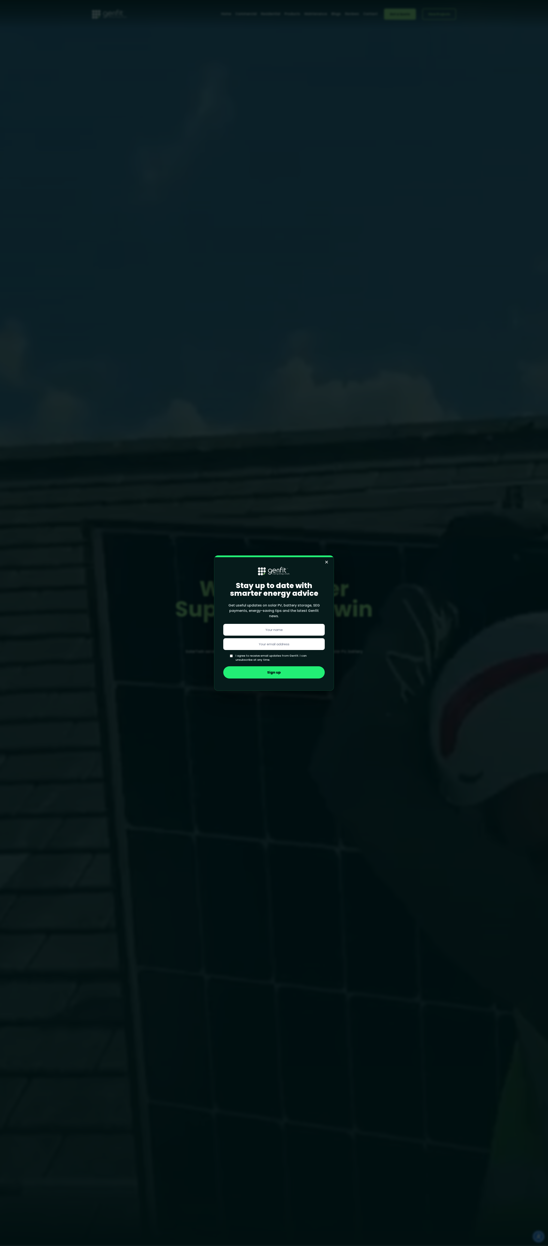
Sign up (274, 672)
